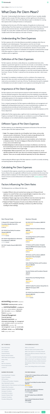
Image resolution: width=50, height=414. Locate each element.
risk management (6, 327)
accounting (6, 301)
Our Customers (5, 349)
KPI (15, 321)
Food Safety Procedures (7, 393)
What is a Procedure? (29, 347)
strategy (13, 329)
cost (2, 309)
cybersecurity (19, 309)
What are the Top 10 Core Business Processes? (35, 359)
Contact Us (4, 367)
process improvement (19, 323)
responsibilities (11, 325)
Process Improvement (6, 365)
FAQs (3, 361)
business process (13, 304)
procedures (7, 323)
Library (6, 7)
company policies (38, 176)
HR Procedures (5, 379)
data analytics (7, 311)
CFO (2, 307)
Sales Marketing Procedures (8, 383)
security (12, 327)
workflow (12, 331)
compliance (20, 307)
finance (4, 313)
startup (10, 329)
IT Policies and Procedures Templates (10, 381)
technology (19, 329)
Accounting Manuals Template (8, 375)
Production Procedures (7, 397)
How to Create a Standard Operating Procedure (35, 357)
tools (3, 331)
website (9, 331)
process (12, 323)
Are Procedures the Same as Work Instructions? (35, 361)
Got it (43, 412)
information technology (8, 321)
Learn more (37, 412)
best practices (20, 301)
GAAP (16, 319)
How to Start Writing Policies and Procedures (35, 366)
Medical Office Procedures (7, 387)
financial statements (8, 319)
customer (5, 309)
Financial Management (9, 315)
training (6, 331)
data (3, 311)
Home (3, 7)
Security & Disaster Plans (7, 395)
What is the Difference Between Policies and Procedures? (35, 354)
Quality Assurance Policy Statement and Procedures (13, 385)
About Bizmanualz (6, 347)
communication (10, 307)
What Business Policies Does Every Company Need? (35, 363)
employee (18, 311)
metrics (3, 323)
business (5, 304)
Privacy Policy (5, 359)
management (20, 321)
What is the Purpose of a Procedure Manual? (35, 351)
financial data (8, 313)
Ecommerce (13, 311)
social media (20, 327)
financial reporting (6, 317)
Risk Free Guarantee (6, 363)
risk (15, 325)
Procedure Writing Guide (7, 399)
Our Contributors (5, 351)
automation (14, 301)
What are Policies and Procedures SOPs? (34, 349)
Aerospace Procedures (7, 391)
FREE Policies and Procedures (8, 357)
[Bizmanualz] (6, 2)
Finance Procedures (6, 377)
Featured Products (6, 353)
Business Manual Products (7, 355)
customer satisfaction (12, 309)
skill (15, 327)
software (4, 329)
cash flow (20, 304)
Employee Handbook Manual (8, 389)
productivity (5, 325)
